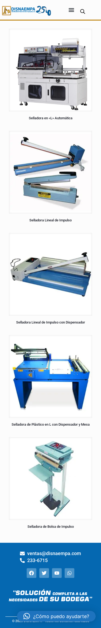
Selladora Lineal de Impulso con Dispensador (50, 322)
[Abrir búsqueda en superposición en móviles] (82, 11)
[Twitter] (44, 573)
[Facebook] (31, 573)
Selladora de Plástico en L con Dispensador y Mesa (51, 424)
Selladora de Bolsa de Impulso (50, 527)
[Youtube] (57, 573)
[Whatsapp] (69, 573)
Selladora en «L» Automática (50, 118)
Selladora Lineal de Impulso (50, 220)
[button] (71, 9)
